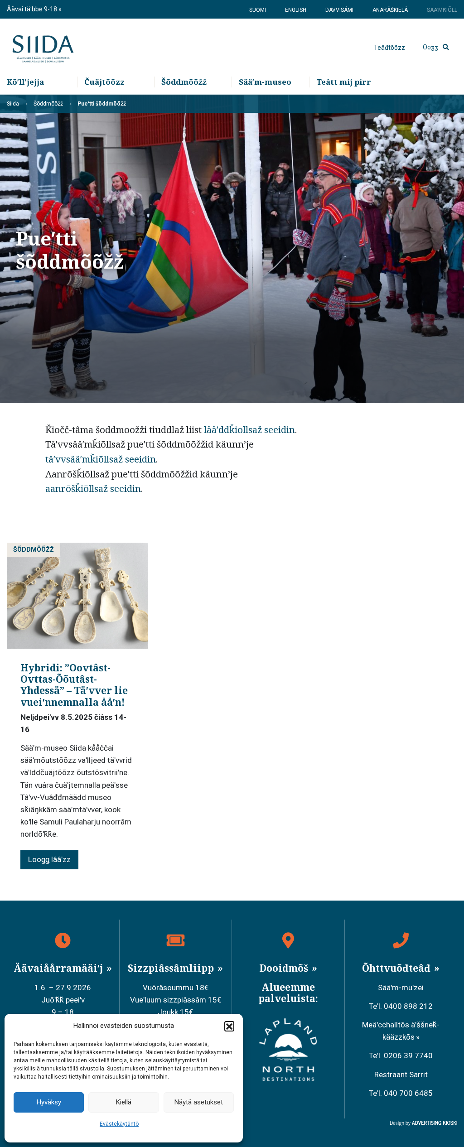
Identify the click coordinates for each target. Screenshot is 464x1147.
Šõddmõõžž (184, 82)
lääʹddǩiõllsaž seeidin (249, 429)
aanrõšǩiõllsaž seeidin (93, 488)
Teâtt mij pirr (343, 82)
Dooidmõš (284, 968)
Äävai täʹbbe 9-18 (32, 9)
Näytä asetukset (198, 1102)
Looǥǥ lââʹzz (49, 859)
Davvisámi (339, 10)
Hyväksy (49, 1102)
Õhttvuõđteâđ (397, 968)
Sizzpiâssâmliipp (172, 968)
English (295, 10)
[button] (229, 1026)
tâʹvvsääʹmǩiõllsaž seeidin (100, 459)
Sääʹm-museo (265, 82)
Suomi (257, 10)
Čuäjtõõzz (104, 82)
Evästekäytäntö (119, 1124)
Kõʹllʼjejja (25, 82)
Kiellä (123, 1102)
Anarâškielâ (390, 10)
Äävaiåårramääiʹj (59, 968)
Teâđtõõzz (389, 47)
